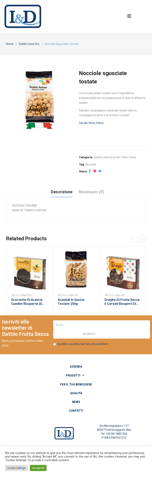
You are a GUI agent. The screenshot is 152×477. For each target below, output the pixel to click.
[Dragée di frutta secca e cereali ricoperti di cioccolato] (123, 269)
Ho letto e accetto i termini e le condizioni (82, 344)
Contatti (76, 410)
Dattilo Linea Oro (104, 157)
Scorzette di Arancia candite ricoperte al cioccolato (26, 302)
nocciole (91, 164)
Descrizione (61, 191)
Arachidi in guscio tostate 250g (71, 302)
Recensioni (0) (91, 191)
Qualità (76, 393)
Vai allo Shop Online (91, 123)
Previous (134, 239)
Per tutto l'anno (126, 157)
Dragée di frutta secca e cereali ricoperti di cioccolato (122, 302)
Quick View (45, 254)
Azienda (76, 366)
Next (142, 239)
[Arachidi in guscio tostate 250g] (76, 269)
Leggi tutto (45, 264)
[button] (129, 16)
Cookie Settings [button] (16, 467)
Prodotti (73, 375)
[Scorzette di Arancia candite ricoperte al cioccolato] (29, 269)
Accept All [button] (38, 467)
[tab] (61, 192)
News (76, 402)
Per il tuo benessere (76, 384)
